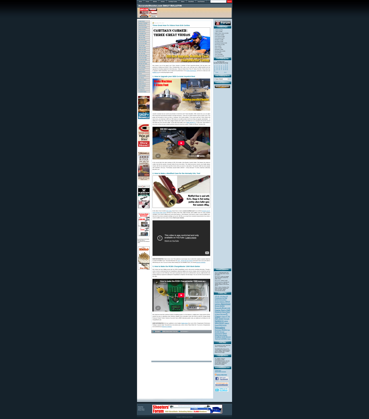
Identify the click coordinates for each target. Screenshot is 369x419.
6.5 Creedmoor (221, 297)
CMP (228, 310)
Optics (216, 47)
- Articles (217, 29)
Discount (223, 314)
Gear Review (218, 36)
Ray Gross (217, 276)
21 (223, 68)
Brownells (218, 308)
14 (223, 67)
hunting (218, 321)
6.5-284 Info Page (142, 59)
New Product (218, 44)
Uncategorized (218, 56)
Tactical (216, 52)
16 (227, 67)
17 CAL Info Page (142, 41)
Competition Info (142, 33)
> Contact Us (141, 89)
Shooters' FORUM (142, 23)
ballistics (218, 304)
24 (214, 69)
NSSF (221, 323)
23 (227, 68)
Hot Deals (217, 41)
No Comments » (184, 331)
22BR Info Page (142, 47)
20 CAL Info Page (142, 43)
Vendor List (141, 81)
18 (217, 68)
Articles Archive (142, 29)
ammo (217, 300)
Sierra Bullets (223, 335)
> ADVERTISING (142, 91)
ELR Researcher (219, 282)
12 (219, 67)
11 (216, 67)
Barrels (140, 73)
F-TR (228, 317)
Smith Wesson (226, 337)
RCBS (224, 325)
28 (223, 69)
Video (229, 339)
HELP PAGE (141, 87)
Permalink (157, 331)
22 (225, 68)
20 (221, 68)
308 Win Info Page (142, 63)
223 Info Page (141, 45)
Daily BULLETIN (142, 25)
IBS (222, 321)
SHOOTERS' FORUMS (220, 371)
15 (225, 67)
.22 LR (217, 296)
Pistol (216, 325)
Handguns (217, 39)
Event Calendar (142, 85)
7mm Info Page (141, 61)
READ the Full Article (167, 326)
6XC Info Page (141, 53)
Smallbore (218, 337)
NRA (217, 323)
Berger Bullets (220, 306)
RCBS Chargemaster (191, 70)
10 (214, 67)
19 (219, 68)
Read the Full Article (200, 262)
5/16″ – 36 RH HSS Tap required (185, 260)
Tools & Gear (141, 69)
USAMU (224, 339)
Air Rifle (224, 298)
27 (221, 69)
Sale (228, 330)
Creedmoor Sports (220, 312)
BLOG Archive (141, 31)
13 (221, 67)
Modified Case (156, 72)
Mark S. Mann (218, 287)
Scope (217, 332)
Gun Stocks (141, 77)
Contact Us (140, 407)
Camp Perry (220, 310)
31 (214, 71)
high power (219, 319)
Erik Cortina (169, 210)
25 (217, 69)
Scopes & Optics (142, 79)
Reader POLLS (142, 83)
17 (214, 68)
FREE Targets (141, 65)
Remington (218, 330)
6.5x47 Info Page (142, 57)
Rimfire (224, 330)
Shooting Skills (218, 51)
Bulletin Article (184, 323)
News (216, 46)
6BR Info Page (141, 37)
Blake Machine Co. (191, 122)
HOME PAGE (141, 21)
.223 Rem (223, 296)
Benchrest (225, 304)
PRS (220, 325)
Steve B (217, 272)
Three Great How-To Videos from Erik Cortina (171, 25)
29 (225, 69)
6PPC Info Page (142, 51)
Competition (217, 34)
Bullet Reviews (141, 71)
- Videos (217, 31)
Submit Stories (141, 409)
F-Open (223, 317)
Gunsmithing (218, 38)
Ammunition (222, 300)
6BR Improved (141, 39)
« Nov (216, 72)
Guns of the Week (142, 27)
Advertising (140, 406)
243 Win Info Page (142, 55)
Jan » (225, 72)
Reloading (217, 49)
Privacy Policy (141, 410)
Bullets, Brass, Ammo (167, 331)
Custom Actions (142, 75)
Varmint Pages (141, 35)
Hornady (226, 319)
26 (219, 69)
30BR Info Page (142, 49)
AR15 (227, 302)
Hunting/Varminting (219, 43)
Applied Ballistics (220, 302)
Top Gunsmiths (142, 67)
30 (227, 69)
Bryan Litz (226, 308)
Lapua (226, 321)
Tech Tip (175, 331)
